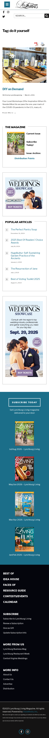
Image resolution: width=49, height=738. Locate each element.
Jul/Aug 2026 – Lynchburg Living (24, 449)
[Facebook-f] (3, 12)
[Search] (46, 16)
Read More (9, 112)
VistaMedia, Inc (30, 711)
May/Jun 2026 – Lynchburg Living (24, 484)
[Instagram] (8, 12)
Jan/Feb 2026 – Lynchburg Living (24, 555)
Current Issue (33, 133)
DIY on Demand (13, 89)
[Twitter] (3, 16)
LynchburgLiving (16, 95)
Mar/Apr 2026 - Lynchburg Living (24, 520)
